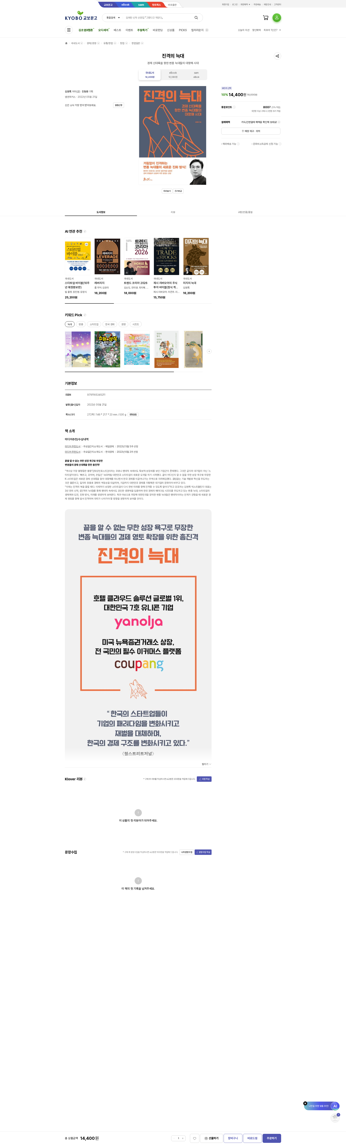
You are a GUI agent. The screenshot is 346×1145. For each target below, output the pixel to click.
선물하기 (214, 1138)
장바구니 (233, 1138)
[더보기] (207, 30)
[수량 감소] (174, 1138)
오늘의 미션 (243, 30)
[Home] (66, 43)
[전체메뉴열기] (69, 30)
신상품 (171, 30)
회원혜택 (244, 4)
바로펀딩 (158, 30)
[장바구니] (265, 17)
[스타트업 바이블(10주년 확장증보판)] (78, 269)
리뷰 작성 (206, 779)
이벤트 (129, 30)
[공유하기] (277, 56)
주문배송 (257, 4)
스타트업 (94, 325)
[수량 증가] (183, 1138)
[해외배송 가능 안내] (238, 143)
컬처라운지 (197, 30)
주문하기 (272, 1138)
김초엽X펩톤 (86, 30)
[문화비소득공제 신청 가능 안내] (280, 143)
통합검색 (111, 17)
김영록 (68, 91)
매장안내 (267, 4)
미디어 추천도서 (72, 446)
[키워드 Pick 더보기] (209, 351)
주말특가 (142, 30)
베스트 (117, 30)
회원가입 (225, 4)
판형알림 (133, 414)
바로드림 (252, 1138)
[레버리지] (107, 266)
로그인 (235, 4)
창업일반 (136, 43)
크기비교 (178, 191)
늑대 (70, 325)
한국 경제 (109, 325)
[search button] (196, 17)
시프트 (135, 325)
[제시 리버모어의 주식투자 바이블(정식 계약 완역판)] (166, 269)
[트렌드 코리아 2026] (137, 266)
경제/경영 (91, 43)
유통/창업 (108, 43)
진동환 (85, 91)
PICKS (183, 30)
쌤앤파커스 (70, 96)
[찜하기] (194, 1138)
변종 (81, 325)
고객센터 (277, 4)
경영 (123, 325)
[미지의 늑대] (196, 266)
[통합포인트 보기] (234, 107)
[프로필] (276, 17)
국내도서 (75, 43)
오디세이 (103, 30)
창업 (122, 43)
